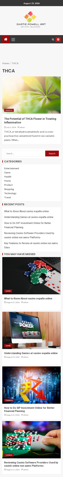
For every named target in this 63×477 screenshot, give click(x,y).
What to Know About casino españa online (26, 211)
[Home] (5, 39)
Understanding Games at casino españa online (28, 217)
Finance (9, 400)
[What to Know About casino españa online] (31, 275)
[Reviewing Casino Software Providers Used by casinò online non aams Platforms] (31, 439)
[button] (13, 39)
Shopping (9, 189)
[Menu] (13, 39)
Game (7, 172)
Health (9, 110)
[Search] (53, 39)
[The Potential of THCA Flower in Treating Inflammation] (31, 95)
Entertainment (11, 168)
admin (22, 127)
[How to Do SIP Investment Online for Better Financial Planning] (31, 385)
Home (7, 180)
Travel (7, 197)
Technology (10, 193)
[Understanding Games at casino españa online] (31, 330)
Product (8, 184)
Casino (9, 455)
